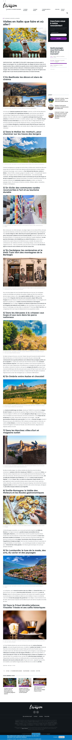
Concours (57, 9)
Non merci (61, 737)
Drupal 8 (48, 733)
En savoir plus (37, 738)
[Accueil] (10, 5)
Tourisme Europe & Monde (46, 10)
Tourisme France (35, 10)
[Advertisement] (58, 83)
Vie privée (46, 716)
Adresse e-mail (54, 32)
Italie (8, 670)
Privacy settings (36, 734)
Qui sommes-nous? (27, 716)
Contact (35, 716)
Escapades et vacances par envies (13, 9)
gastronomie (26, 670)
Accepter (55, 737)
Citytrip (38, 670)
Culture (33, 670)
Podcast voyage (63, 10)
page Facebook (25, 728)
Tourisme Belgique (25, 10)
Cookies (41, 716)
